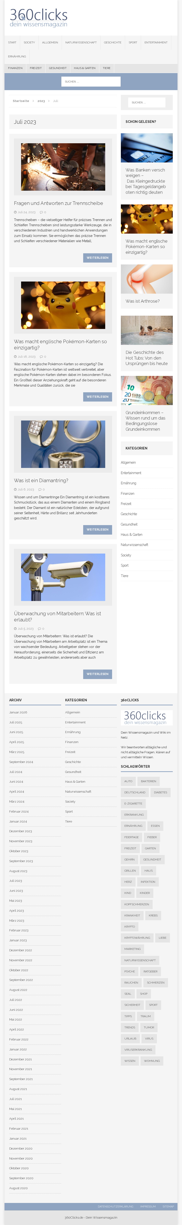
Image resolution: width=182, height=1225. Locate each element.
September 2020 (21, 1178)
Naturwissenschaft (81, 42)
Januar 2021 (18, 1138)
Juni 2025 (16, 732)
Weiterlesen (98, 257)
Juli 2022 (15, 1000)
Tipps (128, 1016)
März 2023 (16, 920)
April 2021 (16, 1118)
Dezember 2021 (20, 1059)
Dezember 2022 (20, 950)
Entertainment (156, 42)
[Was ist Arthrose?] (147, 291)
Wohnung (152, 1061)
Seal (127, 993)
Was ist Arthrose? (143, 301)
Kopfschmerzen (136, 904)
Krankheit (132, 915)
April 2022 (16, 1029)
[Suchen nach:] (91, 81)
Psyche (129, 971)
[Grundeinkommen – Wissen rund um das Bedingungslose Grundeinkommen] (147, 402)
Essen (155, 825)
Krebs (153, 915)
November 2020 (21, 1158)
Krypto (129, 926)
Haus (149, 870)
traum (146, 1016)
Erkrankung (134, 814)
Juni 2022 (16, 1010)
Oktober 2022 (18, 970)
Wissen (129, 1061)
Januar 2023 (18, 940)
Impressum (148, 1206)
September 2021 (21, 1079)
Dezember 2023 (20, 831)
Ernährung (17, 56)
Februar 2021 (18, 1128)
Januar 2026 (18, 712)
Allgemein (50, 42)
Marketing (132, 949)
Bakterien (148, 781)
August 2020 (18, 1188)
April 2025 (16, 742)
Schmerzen (155, 982)
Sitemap (168, 1206)
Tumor (149, 1027)
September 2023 (21, 861)
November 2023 (20, 841)
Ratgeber (150, 971)
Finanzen (15, 68)
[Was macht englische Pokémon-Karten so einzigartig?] (147, 231)
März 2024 (16, 801)
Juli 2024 (15, 772)
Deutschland (134, 792)
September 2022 (21, 980)
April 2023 (16, 910)
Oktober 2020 (19, 1168)
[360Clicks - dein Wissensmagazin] (91, 18)
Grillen (130, 870)
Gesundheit (58, 68)
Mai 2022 (15, 1019)
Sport (133, 42)
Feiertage (131, 837)
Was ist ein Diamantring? (41, 480)
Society (29, 42)
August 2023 (18, 871)
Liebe (162, 937)
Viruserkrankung (138, 1049)
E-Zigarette (133, 803)
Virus (149, 1038)
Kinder (145, 893)
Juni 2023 (16, 890)
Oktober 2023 (18, 851)
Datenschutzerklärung (115, 1206)
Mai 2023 (15, 900)
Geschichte (112, 42)
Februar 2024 (18, 811)
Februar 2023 (18, 930)
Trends (129, 1027)
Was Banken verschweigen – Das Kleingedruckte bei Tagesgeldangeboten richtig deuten (146, 181)
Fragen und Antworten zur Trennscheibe (58, 203)
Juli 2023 (15, 881)
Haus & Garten (85, 68)
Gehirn (129, 859)
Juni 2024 (16, 781)
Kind (127, 893)
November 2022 (20, 960)
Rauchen (131, 982)
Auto (128, 781)
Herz (128, 881)
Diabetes (160, 792)
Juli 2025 (15, 722)
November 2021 (20, 1069)
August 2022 (18, 990)
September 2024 (21, 762)
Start (12, 42)
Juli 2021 (15, 1099)
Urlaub (130, 1038)
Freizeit (36, 68)
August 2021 (18, 1089)
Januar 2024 (18, 821)
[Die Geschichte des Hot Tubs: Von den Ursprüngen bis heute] (147, 342)
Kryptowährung (137, 937)
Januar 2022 (18, 1049)
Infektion (148, 881)
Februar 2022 (18, 1039)
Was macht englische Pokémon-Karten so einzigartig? (147, 247)
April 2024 (16, 791)
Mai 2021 (15, 1109)
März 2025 (16, 752)
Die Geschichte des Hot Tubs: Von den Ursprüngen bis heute (147, 358)
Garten (150, 848)
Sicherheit (132, 1005)
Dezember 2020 (20, 1148)
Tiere (106, 68)
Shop (143, 993)
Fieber (152, 837)
